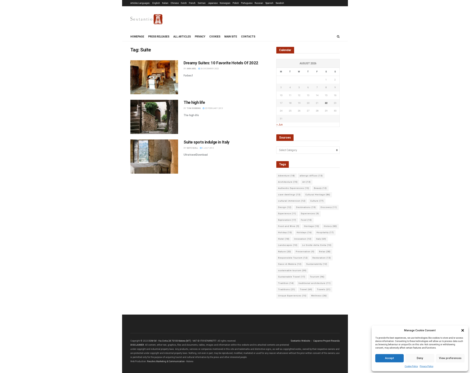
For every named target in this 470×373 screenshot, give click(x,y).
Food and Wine (288, 226)
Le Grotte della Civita (316, 245)
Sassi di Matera (289, 264)
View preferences (450, 358)
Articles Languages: (140, 3)
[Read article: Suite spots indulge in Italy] (154, 156)
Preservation (305, 251)
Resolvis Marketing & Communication (166, 361)
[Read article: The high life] (154, 117)
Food (306, 220)
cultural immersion (292, 201)
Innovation (302, 239)
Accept (389, 358)
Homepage (137, 36)
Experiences (310, 213)
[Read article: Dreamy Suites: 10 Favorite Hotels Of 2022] (154, 77)
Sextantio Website (300, 340)
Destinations (306, 207)
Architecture (288, 182)
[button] (462, 330)
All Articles (182, 36)
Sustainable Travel (291, 277)
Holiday (285, 232)
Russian (259, 3)
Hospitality (325, 232)
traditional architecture (315, 283)
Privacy (200, 36)
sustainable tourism (292, 270)
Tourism (317, 277)
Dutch (184, 3)
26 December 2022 (209, 68)
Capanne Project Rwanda (326, 340)
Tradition (286, 283)
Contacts (248, 36)
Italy (321, 239)
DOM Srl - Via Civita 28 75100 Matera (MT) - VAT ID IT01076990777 (182, 341)
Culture (317, 201)
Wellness (319, 296)
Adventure (286, 176)
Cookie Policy (411, 366)
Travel (306, 289)
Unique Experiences (292, 296)
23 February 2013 (213, 108)
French (192, 3)
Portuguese (246, 3)
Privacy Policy (426, 366)
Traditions (286, 289)
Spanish (269, 3)
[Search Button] (338, 36)
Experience (287, 213)
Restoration (321, 258)
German (202, 3)
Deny (420, 358)
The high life (194, 102)
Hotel (283, 239)
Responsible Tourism (293, 258)
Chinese (175, 3)
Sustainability (316, 264)
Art (306, 182)
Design (284, 207)
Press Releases (158, 36)
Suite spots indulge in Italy (206, 142)
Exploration (287, 220)
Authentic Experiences (293, 188)
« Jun (279, 124)
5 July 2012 (208, 148)
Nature (284, 251)
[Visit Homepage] (146, 19)
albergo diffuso (311, 176)
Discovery (329, 207)
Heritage (311, 226)
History (330, 226)
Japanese (213, 3)
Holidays (304, 232)
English (156, 3)
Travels (323, 289)
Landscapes (287, 245)
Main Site (230, 36)
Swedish (280, 3)
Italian (165, 3)
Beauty (320, 188)
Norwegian (225, 3)
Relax (324, 251)
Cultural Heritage (317, 194)
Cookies (214, 36)
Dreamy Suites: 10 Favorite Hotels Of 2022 (221, 63)
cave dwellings (289, 194)
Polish (236, 3)
